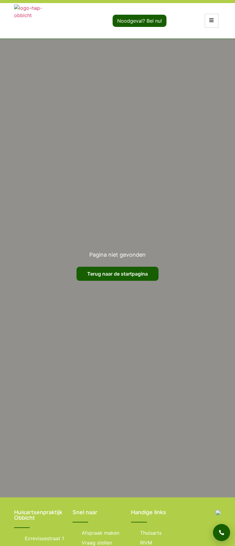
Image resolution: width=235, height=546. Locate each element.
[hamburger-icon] (211, 21)
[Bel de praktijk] (221, 532)
